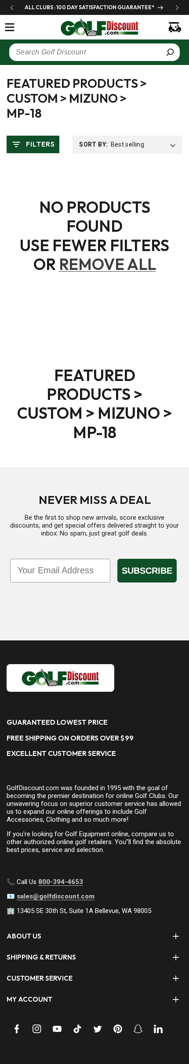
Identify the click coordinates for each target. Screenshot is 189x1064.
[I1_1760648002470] (113, 1031)
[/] (94, 27)
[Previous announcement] (12, 7)
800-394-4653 (60, 882)
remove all (107, 264)
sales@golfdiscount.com (55, 896)
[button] (9, 27)
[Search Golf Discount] (170, 52)
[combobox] (94, 52)
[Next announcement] (177, 7)
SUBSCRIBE (147, 570)
